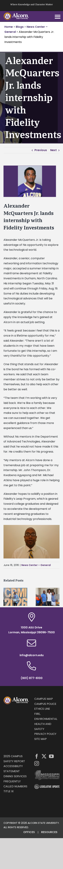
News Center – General (36, 565)
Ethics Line (42, 709)
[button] (6, 596)
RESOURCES (49, 832)
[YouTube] (51, 756)
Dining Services (15, 776)
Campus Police (45, 704)
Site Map (40, 739)
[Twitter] (44, 756)
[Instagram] (36, 763)
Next (53, 150)
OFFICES (29, 832)
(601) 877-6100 (32, 678)
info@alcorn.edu (32, 655)
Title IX (9, 791)
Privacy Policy (45, 734)
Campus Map (43, 699)
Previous (40, 150)
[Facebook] (36, 756)
